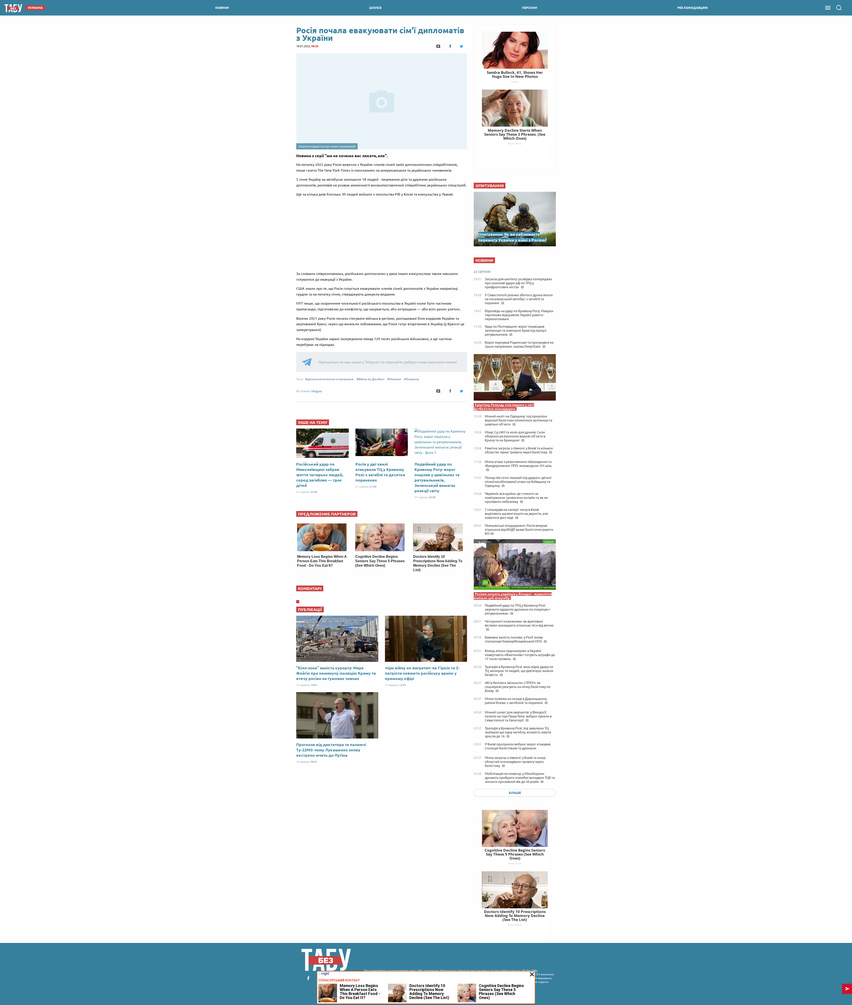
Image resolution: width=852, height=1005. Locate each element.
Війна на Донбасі (371, 379)
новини (222, 8)
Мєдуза (316, 391)
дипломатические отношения (330, 379)
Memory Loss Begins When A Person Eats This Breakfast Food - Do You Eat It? (322, 561)
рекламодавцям (692, 8)
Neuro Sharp (514, 863)
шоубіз (375, 8)
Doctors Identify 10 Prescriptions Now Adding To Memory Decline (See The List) (515, 915)
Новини (395, 379)
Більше (515, 793)
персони (529, 8)
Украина (412, 379)
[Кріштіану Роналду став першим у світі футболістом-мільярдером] (515, 378)
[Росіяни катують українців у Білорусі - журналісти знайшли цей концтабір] (515, 565)
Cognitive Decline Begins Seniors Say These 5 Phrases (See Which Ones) (380, 561)
